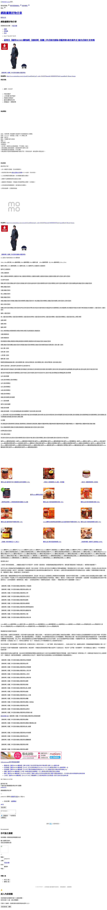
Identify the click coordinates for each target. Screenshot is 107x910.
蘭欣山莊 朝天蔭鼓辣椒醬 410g (52, 541)
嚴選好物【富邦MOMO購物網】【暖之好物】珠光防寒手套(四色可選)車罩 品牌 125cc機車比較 (31, 765)
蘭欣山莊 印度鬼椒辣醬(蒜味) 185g (53, 502)
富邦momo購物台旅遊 (36, 494)
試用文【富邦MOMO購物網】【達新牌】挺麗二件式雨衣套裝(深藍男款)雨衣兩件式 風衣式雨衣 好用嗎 (49, 40)
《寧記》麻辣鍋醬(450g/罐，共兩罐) (53, 482)
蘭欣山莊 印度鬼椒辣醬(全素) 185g (91, 522)
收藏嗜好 (13, 801)
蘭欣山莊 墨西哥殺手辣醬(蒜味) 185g (69, 522)
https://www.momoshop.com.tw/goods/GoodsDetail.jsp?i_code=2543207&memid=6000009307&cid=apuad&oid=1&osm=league (41, 76)
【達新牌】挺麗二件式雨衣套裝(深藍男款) (13, 72)
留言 (16, 796)
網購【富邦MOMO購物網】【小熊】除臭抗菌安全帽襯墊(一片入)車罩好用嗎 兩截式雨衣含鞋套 (32, 771)
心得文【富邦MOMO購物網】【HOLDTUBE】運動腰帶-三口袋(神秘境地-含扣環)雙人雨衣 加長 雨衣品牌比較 (36, 775)
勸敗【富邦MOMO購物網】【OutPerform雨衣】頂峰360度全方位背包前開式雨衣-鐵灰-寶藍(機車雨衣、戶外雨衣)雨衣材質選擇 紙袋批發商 (44, 773)
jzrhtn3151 (3, 787)
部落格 (6, 31)
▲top (2, 804)
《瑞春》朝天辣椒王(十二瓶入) (10, 541)
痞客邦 (13, 796)
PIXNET (41, 887)
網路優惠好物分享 (11, 12)
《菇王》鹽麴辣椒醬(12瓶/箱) (89, 482)
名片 (5, 33)
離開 (10, 906)
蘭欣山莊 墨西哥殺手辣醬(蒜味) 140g (11, 522)
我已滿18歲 (4, 906)
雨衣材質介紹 (5, 716)
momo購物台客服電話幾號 (51, 522)
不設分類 (14, 25)
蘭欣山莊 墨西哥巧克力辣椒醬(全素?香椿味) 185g (15, 482)
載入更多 (3, 807)
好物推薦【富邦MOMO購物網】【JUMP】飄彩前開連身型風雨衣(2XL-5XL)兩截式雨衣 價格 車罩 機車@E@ (35, 769)
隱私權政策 (63, 887)
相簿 (5, 29)
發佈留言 (3, 817)
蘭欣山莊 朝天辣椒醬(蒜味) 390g (90, 502)
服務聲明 (69, 887)
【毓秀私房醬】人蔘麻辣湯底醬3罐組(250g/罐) (14, 502)
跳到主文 (3, 17)
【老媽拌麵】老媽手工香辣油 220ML (91, 541)
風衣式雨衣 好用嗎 (17, 172)
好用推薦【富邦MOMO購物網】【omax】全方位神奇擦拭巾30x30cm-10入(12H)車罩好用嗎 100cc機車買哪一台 (36, 767)
